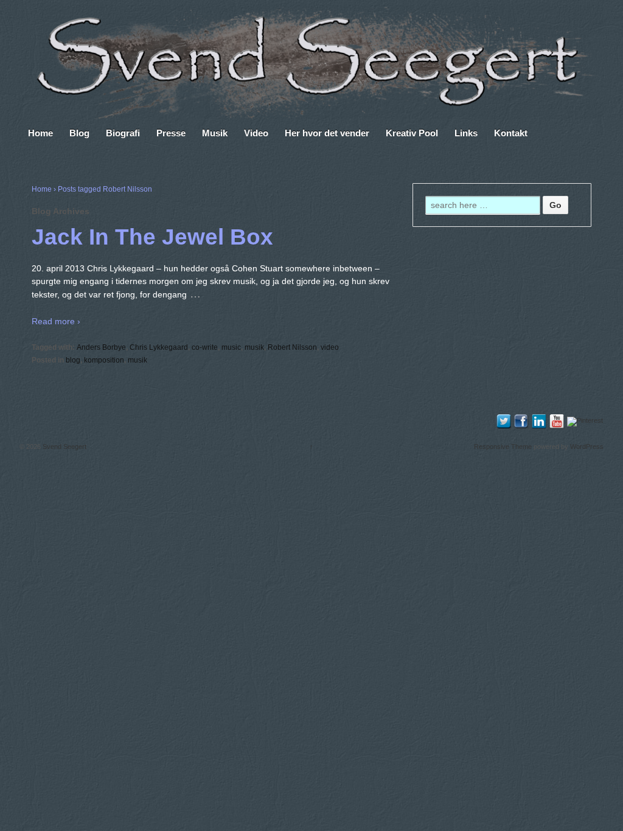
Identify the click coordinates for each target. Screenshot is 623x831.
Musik (215, 133)
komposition (104, 360)
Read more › (56, 321)
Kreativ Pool (412, 133)
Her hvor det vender (327, 133)
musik (254, 347)
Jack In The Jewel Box (152, 236)
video (330, 347)
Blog (79, 133)
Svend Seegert (63, 446)
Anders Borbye (101, 347)
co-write (205, 347)
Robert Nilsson (292, 347)
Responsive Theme (503, 446)
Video (256, 133)
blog (73, 360)
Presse (171, 133)
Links (466, 133)
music (231, 347)
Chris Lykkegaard (159, 347)
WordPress (587, 446)
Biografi (123, 133)
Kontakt (510, 133)
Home (40, 133)
